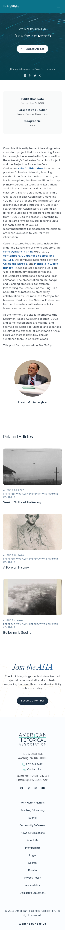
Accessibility (32, 885)
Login (32, 855)
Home (13, 69)
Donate (32, 870)
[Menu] (58, 6)
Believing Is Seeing (17, 632)
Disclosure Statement (32, 892)
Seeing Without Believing (22, 502)
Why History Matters (32, 802)
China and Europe (15, 263)
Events (32, 817)
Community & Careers (32, 825)
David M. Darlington (32, 29)
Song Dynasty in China (18, 251)
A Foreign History (16, 567)
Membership (32, 847)
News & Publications (33, 832)
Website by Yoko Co (32, 923)
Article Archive (26, 69)
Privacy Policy (32, 877)
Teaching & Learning (32, 810)
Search (32, 862)
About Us (32, 840)
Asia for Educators (31, 168)
